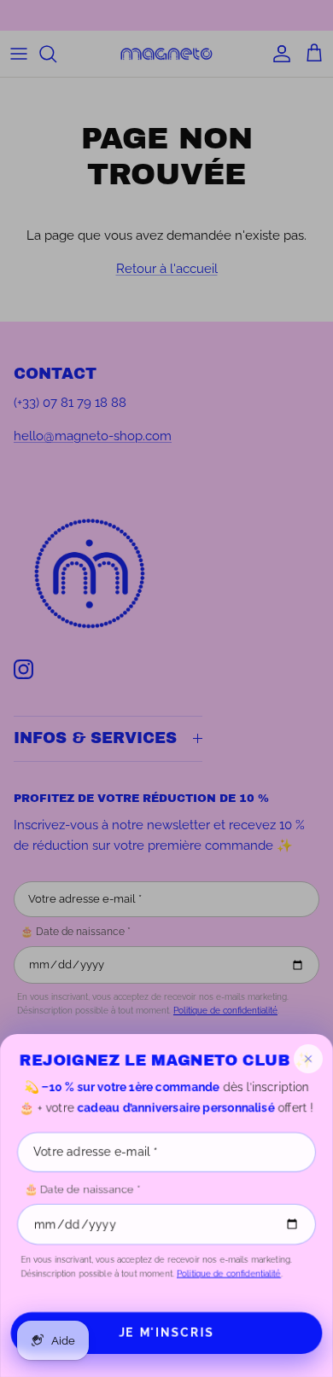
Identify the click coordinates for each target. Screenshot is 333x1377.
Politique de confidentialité (229, 1273)
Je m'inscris (166, 1332)
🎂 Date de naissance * (82, 1188)
